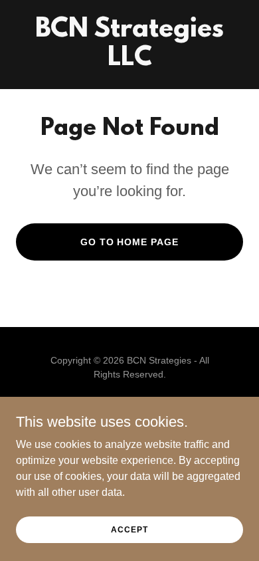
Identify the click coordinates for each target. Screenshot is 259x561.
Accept (129, 529)
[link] (129, 61)
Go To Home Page (129, 242)
